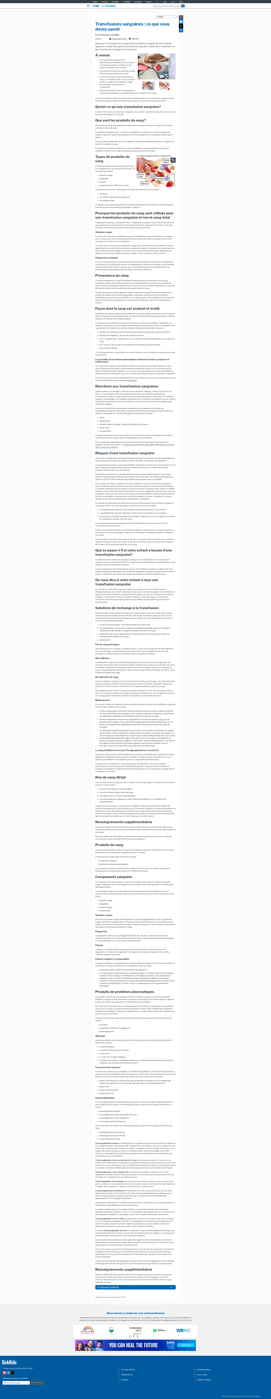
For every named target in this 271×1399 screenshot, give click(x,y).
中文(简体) (115, 2)
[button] (135, 1287)
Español (148, 2)
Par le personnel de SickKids (107, 35)
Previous (130, 1336)
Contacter (125, 1380)
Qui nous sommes (128, 1369)
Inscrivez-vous (36, 1383)
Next (137, 1336)
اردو (157, 2)
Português (138, 2)
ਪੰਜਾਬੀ (181, 2)
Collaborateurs (127, 1374)
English (95, 2)
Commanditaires (203, 1369)
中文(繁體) (126, 2)
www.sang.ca (132, 380)
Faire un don (202, 1374)
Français (105, 2)
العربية (173, 2)
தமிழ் (164, 2)
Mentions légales (204, 1380)
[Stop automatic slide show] (133, 1336)
